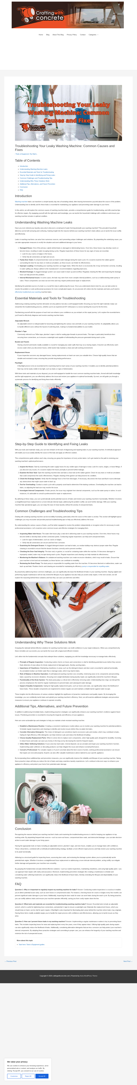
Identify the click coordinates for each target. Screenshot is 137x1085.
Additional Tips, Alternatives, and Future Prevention (37, 184)
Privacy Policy (72, 35)
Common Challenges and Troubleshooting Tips (36, 178)
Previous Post (10, 961)
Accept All (42, 1076)
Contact (83, 35)
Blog (47, 35)
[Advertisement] (68, 54)
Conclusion (24, 187)
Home (41, 35)
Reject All (28, 1076)
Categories (92, 35)
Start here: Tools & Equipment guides (32, 944)
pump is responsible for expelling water (95, 566)
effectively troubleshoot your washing (28, 292)
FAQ (21, 190)
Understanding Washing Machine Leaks (34, 169)
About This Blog (58, 35)
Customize (14, 1076)
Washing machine (21, 201)
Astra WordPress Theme (88, 976)
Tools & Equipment (22, 154)
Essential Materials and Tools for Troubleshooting (37, 172)
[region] (27, 1069)
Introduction (24, 166)
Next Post (128, 961)
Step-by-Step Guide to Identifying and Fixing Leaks (37, 175)
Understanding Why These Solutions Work (34, 181)
